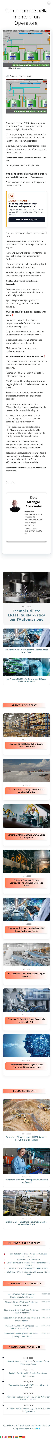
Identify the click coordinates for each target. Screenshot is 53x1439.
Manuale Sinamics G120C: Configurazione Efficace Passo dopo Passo (28, 1362)
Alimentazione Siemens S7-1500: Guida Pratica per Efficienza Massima (28, 1398)
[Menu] (48, 2)
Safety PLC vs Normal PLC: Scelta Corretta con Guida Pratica (28, 1374)
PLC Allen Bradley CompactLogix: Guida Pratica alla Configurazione (28, 1410)
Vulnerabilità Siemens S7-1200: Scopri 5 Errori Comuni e (28, 1386)
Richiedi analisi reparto (26, 219)
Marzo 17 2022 (23, 68)
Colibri (37, 1428)
